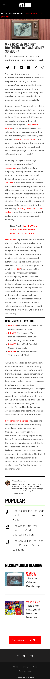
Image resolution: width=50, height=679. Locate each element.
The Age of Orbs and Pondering (33, 582)
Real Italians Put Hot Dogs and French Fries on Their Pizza (28, 515)
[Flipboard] (21, 68)
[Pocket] (28, 68)
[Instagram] (42, 68)
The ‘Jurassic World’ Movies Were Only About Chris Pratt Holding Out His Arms (23, 337)
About (15, 667)
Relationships (16, 13)
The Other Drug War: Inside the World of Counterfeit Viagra (25, 530)
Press (35, 667)
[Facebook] (14, 68)
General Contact (25, 671)
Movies (4, 13)
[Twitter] (7, 68)
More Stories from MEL (25, 640)
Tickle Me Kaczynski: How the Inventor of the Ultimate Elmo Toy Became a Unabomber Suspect (34, 611)
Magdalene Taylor (32, 13)
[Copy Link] (35, 68)
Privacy (25, 667)
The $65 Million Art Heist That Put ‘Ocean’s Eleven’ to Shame (28, 545)
